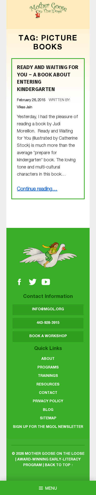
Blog (48, 410)
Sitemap (48, 418)
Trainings (48, 376)
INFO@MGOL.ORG (48, 309)
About (48, 359)
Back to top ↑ (59, 465)
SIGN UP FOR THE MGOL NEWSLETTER (48, 427)
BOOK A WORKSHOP (48, 336)
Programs (48, 367)
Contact (48, 393)
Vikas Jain (24, 107)
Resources (48, 384)
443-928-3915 (48, 323)
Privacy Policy (48, 401)
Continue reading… (37, 189)
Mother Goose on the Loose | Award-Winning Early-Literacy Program (49, 459)
